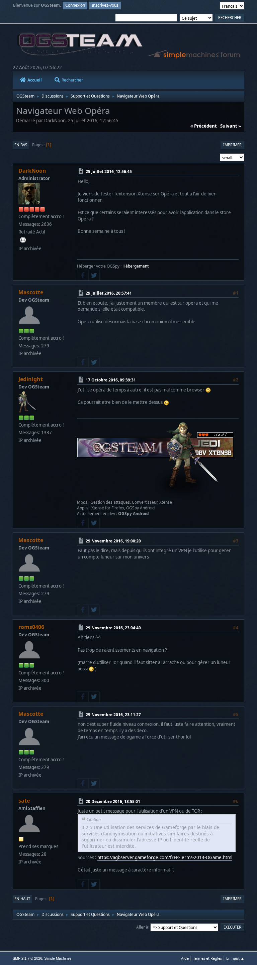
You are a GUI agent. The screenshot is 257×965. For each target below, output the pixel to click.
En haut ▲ (235, 958)
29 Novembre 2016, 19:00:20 (113, 541)
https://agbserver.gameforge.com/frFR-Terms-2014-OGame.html (164, 857)
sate (24, 800)
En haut (22, 898)
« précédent (203, 126)
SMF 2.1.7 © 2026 (27, 958)
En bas (20, 144)
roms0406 (31, 627)
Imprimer (232, 144)
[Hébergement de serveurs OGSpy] (22, 240)
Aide (185, 958)
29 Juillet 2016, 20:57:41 (109, 293)
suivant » (230, 126)
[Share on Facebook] (82, 275)
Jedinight (30, 379)
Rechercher (72, 80)
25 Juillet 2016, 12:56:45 (109, 171)
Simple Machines (58, 958)
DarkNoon (32, 170)
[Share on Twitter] (94, 275)
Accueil (34, 80)
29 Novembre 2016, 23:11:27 (113, 714)
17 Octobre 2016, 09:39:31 (111, 380)
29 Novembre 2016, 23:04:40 (113, 628)
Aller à (142, 927)
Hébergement (135, 266)
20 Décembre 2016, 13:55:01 (113, 801)
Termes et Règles (207, 958)
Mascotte (30, 292)
